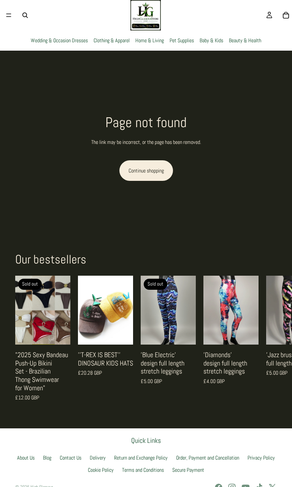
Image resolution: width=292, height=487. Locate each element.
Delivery (98, 457)
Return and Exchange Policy (141, 457)
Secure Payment (188, 470)
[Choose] (121, 333)
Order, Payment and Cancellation (207, 457)
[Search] (25, 15)
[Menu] (8, 15)
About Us (26, 457)
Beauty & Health (245, 40)
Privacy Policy (261, 457)
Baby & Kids (211, 40)
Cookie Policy (101, 470)
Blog (47, 457)
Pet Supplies (182, 40)
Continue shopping (146, 170)
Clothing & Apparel (112, 40)
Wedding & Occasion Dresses (59, 40)
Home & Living (149, 40)
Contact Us (70, 457)
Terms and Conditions (143, 470)
